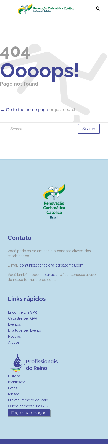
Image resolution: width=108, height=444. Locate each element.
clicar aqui (49, 275)
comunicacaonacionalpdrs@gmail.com (51, 265)
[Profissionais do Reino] (56, 8)
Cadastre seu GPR (22, 318)
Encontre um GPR (22, 312)
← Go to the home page (24, 109)
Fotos (12, 388)
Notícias (14, 336)
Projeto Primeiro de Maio (28, 400)
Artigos (14, 342)
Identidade (16, 382)
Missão (13, 394)
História (14, 376)
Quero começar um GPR (28, 406)
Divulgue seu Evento (24, 330)
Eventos (14, 324)
